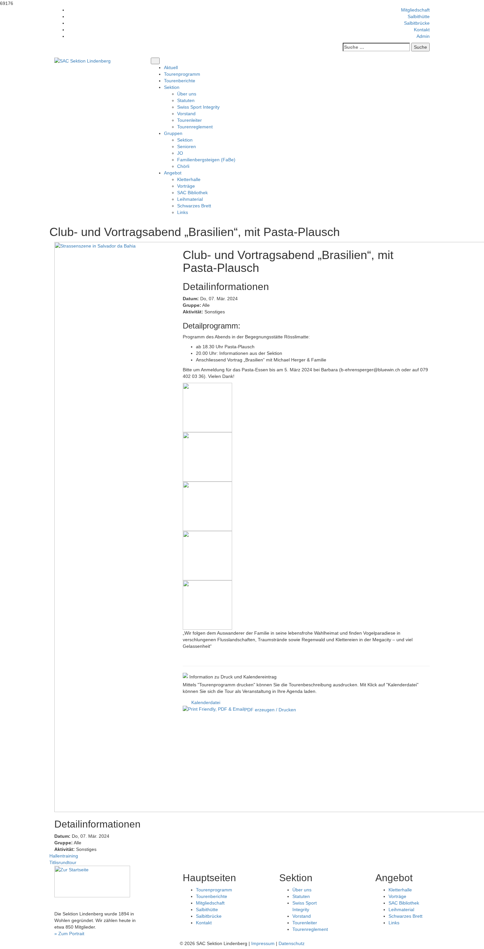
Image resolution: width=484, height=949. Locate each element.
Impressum (263, 943)
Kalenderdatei (205, 702)
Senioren (186, 146)
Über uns (186, 93)
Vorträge (186, 186)
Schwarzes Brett (194, 205)
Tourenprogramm (182, 74)
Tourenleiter (189, 120)
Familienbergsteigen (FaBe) (206, 159)
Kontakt (422, 29)
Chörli (183, 166)
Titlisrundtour (62, 862)
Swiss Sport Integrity (198, 107)
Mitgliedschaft (415, 10)
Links (182, 212)
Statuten (186, 100)
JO (180, 153)
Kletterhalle (189, 179)
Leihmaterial (190, 199)
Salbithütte (419, 16)
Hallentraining (63, 855)
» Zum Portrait (69, 933)
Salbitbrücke (417, 23)
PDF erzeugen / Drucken (270, 709)
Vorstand (186, 113)
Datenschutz (292, 943)
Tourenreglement (195, 126)
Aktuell (171, 67)
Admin (423, 36)
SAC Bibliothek (192, 192)
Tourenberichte (179, 80)
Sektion (185, 140)
